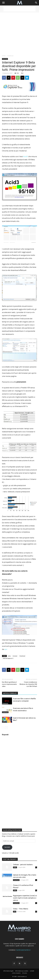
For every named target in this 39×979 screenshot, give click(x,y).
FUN (15, 911)
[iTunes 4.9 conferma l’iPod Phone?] (7, 887)
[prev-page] (3, 727)
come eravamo (16, 973)
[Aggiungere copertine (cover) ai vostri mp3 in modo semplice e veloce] (7, 896)
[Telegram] (27, 78)
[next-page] (6, 727)
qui (5, 649)
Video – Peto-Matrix (20, 909)
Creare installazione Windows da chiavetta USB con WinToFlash (28, 684)
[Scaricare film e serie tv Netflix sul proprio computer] (7, 700)
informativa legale (8, 971)
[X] (9, 78)
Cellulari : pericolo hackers (23, 865)
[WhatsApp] (18, 78)
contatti (32, 971)
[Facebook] (4, 78)
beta (9, 656)
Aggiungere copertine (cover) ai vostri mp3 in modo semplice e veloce (25, 898)
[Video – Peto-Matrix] (7, 911)
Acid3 (25, 156)
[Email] (22, 78)
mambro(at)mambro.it (23, 950)
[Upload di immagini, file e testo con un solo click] (7, 876)
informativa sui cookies (21, 971)
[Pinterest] (13, 78)
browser (15, 656)
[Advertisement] (20, 8)
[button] (3, 2)
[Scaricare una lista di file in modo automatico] (7, 710)
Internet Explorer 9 (8, 658)
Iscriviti (7, 847)
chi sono (24, 973)
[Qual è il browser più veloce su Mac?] (7, 720)
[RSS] (20, 964)
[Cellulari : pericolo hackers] (7, 867)
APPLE (4, 722)
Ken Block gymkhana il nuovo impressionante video (9, 684)
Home (4, 56)
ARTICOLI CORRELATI (10, 693)
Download (10, 56)
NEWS (15, 867)
